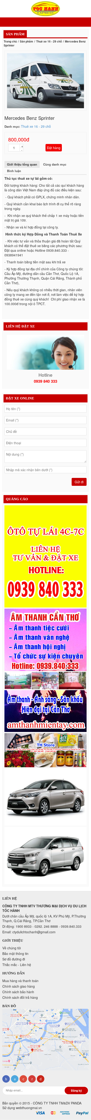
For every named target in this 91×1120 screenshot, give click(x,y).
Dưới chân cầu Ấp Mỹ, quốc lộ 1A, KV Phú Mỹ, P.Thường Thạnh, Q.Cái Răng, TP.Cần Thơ (44, 918)
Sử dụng (22, 1107)
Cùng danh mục (54, 164)
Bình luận (14, 171)
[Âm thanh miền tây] (45, 670)
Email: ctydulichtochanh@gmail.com (29, 932)
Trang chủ (10, 41)
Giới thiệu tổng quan (22, 164)
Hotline (45, 375)
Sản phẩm (26, 41)
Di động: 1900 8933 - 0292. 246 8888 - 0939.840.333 (41, 926)
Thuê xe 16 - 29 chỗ (49, 41)
